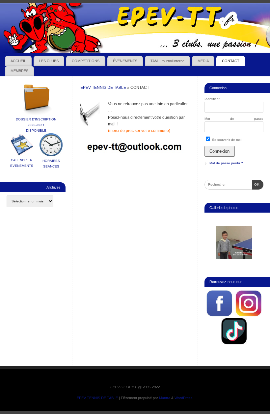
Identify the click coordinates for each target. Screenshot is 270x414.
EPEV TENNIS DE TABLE (103, 87)
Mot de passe (233, 118)
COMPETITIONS (85, 61)
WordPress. (184, 398)
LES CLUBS (49, 61)
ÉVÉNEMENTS (125, 61)
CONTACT (230, 61)
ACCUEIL (18, 61)
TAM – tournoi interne (167, 61)
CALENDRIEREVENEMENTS (21, 163)
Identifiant (212, 99)
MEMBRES (19, 71)
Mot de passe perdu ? (226, 163)
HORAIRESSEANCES (51, 163)
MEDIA (203, 61)
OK (256, 184)
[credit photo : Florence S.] (234, 242)
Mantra (164, 398)
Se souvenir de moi (226, 140)
